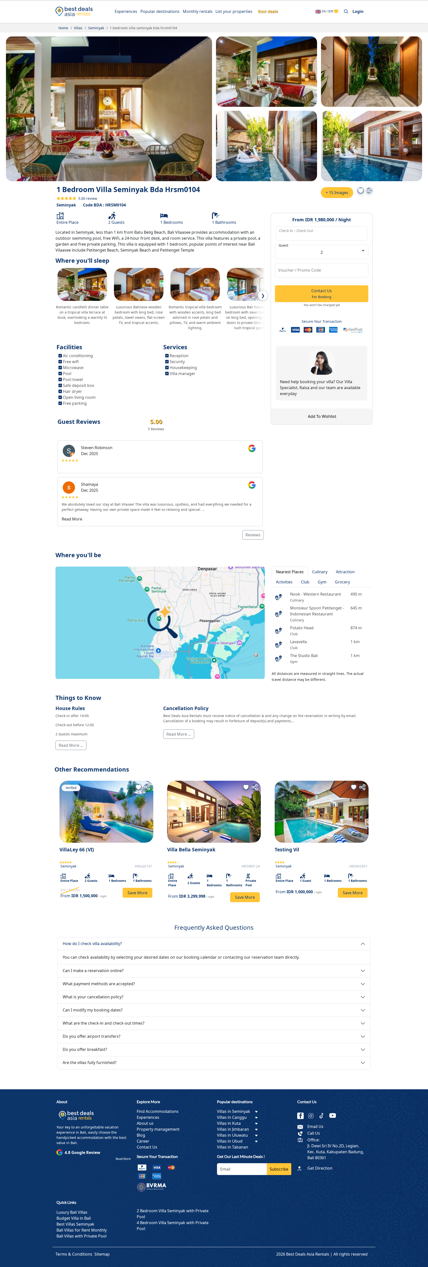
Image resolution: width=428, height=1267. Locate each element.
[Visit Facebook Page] (302, 1115)
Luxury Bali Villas (71, 1212)
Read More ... (71, 745)
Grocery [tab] (342, 582)
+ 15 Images (337, 192)
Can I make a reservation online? (93, 970)
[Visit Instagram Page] (313, 1115)
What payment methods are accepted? (99, 983)
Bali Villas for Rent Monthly (81, 1230)
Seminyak (66, 205)
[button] (360, 190)
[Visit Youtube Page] (334, 1115)
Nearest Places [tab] (290, 572)
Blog (141, 1135)
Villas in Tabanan (232, 1147)
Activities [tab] (284, 582)
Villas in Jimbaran (233, 1129)
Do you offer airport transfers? (91, 1036)
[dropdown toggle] (256, 1111)
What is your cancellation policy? (93, 997)
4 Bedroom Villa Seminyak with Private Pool (173, 1225)
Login (358, 11)
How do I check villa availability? (92, 943)
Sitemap (102, 1254)
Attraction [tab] (345, 572)
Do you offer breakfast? (85, 1049)
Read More (123, 1159)
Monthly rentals (198, 11)
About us (145, 1123)
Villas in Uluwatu (232, 1135)
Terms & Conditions (73, 1254)
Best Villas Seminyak (75, 1224)
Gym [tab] (322, 582)
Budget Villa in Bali (73, 1218)
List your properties (233, 11)
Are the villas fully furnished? (89, 1062)
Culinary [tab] (319, 572)
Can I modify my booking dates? (93, 1010)
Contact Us (147, 1147)
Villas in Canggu (232, 1117)
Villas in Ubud (229, 1141)
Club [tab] (305, 582)
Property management (158, 1129)
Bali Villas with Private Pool (81, 1236)
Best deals (268, 11)
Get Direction (319, 1168)
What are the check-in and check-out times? (103, 1023)
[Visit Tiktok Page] (323, 1115)
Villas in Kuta (229, 1123)
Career (143, 1141)
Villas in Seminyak (233, 1111)
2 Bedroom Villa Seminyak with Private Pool (173, 1213)
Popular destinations (160, 11)
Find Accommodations (158, 1111)
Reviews (253, 535)
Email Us (315, 1126)
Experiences (126, 11)
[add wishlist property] (336, 11)
